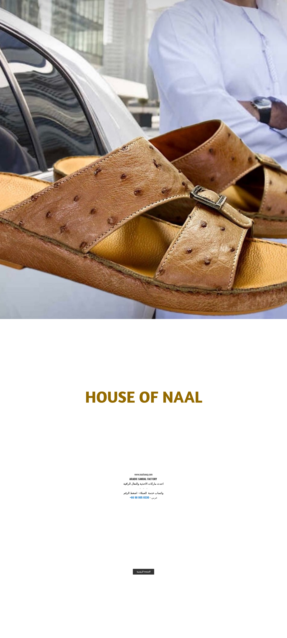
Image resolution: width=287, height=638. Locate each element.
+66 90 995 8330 (140, 497)
